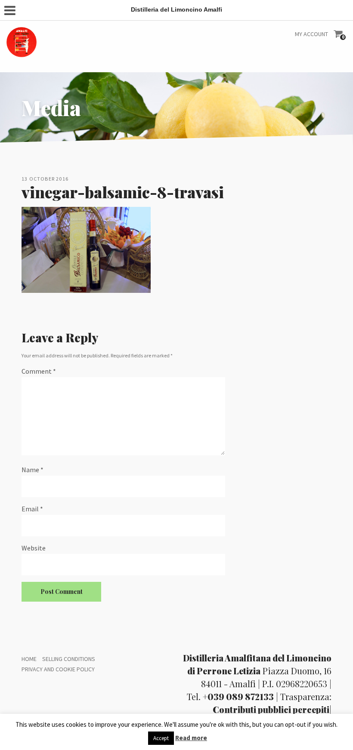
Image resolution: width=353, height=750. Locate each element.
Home (29, 659)
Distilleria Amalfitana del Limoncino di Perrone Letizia (257, 664)
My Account (311, 34)
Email (32, 508)
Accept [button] (161, 738)
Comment (39, 371)
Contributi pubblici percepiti (271, 709)
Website (34, 548)
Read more (191, 738)
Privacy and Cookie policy (58, 669)
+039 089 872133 (238, 696)
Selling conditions (68, 659)
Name (32, 469)
